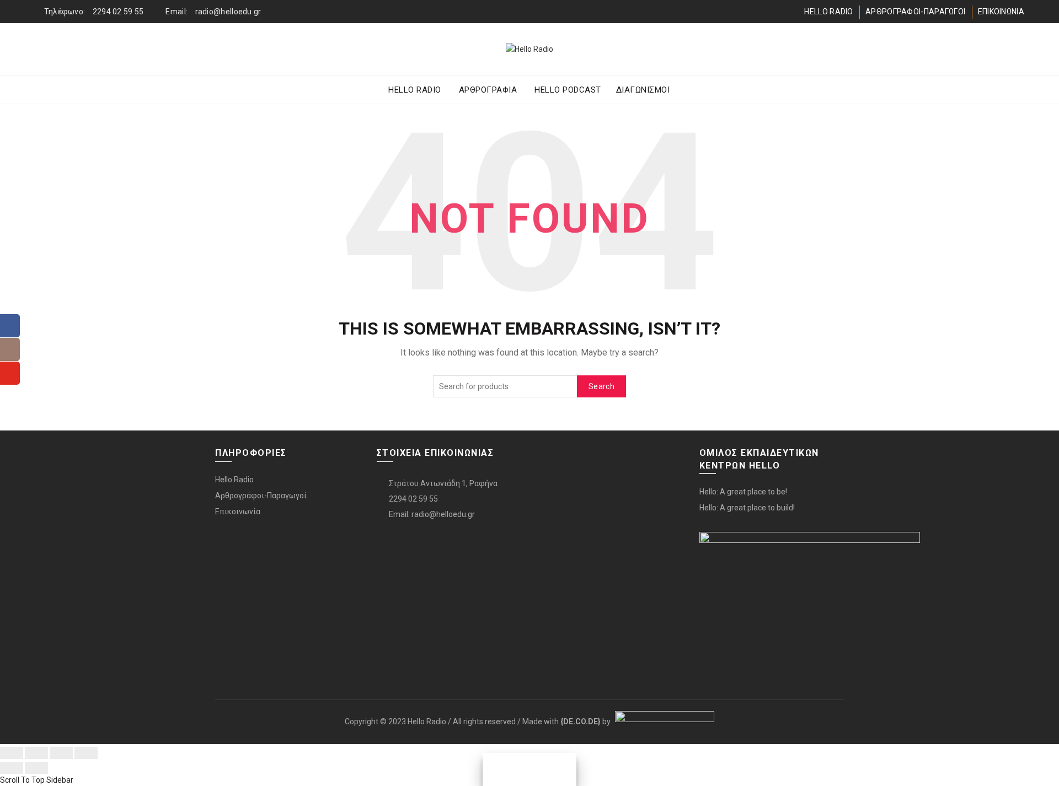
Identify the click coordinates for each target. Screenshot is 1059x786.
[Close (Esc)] (11, 753)
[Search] (1015, 49)
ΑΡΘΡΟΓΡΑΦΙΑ (488, 90)
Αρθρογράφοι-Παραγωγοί (261, 495)
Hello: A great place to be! (743, 491)
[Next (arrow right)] (36, 768)
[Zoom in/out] (86, 753)
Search (601, 386)
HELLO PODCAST (567, 90)
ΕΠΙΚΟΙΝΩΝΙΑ (1001, 11)
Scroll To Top (22, 780)
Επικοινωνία (237, 511)
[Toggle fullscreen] (61, 753)
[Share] (36, 753)
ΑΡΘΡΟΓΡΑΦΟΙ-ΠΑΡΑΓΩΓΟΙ (915, 11)
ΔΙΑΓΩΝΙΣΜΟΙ (643, 90)
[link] (580, 721)
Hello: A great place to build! (747, 507)
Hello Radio (234, 479)
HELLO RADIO (828, 11)
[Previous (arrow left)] (11, 768)
